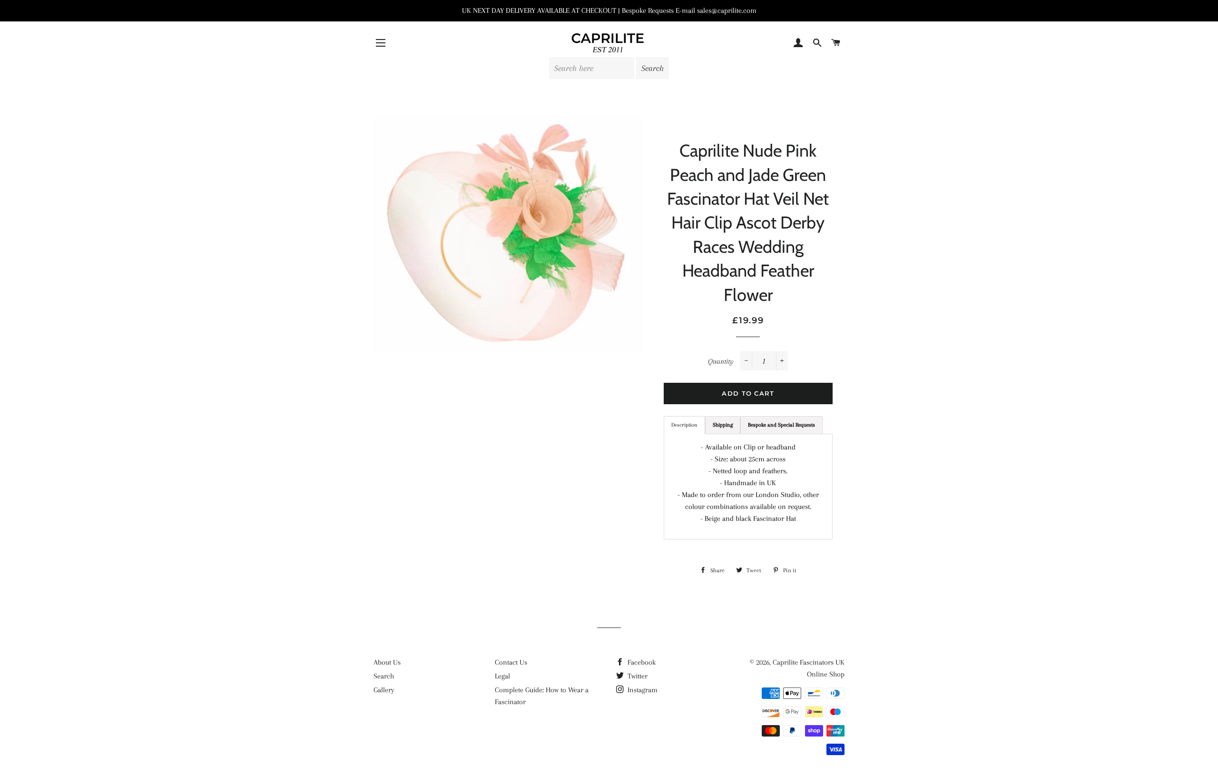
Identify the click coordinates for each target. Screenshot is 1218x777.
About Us (387, 662)
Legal (502, 676)
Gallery (383, 690)
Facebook (641, 662)
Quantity (721, 361)
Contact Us (511, 662)
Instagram (642, 690)
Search (383, 676)
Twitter (637, 676)
